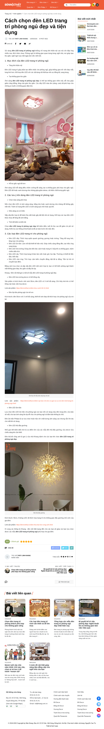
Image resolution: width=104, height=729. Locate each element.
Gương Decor (58, 709)
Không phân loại (87, 601)
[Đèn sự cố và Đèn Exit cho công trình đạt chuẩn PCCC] (82, 50)
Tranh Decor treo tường (61, 713)
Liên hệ (79, 695)
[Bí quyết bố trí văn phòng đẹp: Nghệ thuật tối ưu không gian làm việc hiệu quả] (89, 608)
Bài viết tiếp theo (63, 566)
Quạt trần (30, 7)
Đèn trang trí (31, 2)
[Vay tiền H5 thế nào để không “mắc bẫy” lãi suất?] (82, 73)
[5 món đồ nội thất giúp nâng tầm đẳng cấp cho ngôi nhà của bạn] (39, 651)
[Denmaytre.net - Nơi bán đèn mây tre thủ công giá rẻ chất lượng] (82, 27)
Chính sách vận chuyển (61, 695)
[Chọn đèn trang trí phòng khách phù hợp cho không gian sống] (15, 608)
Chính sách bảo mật (84, 699)
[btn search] (66, 5)
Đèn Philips (41, 7)
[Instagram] (70, 557)
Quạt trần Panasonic (60, 716)
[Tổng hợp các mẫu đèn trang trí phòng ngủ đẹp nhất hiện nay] (64, 608)
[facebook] (61, 557)
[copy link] (30, 44)
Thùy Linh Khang (21, 39)
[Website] (63, 557)
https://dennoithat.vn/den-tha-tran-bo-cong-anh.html (34, 525)
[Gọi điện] (99, 710)
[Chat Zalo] (99, 704)
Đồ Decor (53, 7)
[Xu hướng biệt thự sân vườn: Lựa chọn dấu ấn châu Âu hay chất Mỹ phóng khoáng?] (82, 61)
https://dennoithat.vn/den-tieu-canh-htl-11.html (32, 288)
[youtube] (72, 557)
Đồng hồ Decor (59, 706)
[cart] (93, 5)
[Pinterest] (67, 557)
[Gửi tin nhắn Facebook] (99, 716)
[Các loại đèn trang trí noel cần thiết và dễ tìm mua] (39, 608)
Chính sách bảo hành (61, 692)
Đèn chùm (43, 2)
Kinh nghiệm (11, 601)
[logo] (13, 5)
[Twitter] (65, 557)
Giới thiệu (80, 692)
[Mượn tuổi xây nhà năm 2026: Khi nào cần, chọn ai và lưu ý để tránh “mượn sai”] (15, 651)
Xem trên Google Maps (14, 703)
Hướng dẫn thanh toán (61, 699)
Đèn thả (54, 2)
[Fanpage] (99, 698)
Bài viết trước (13, 566)
